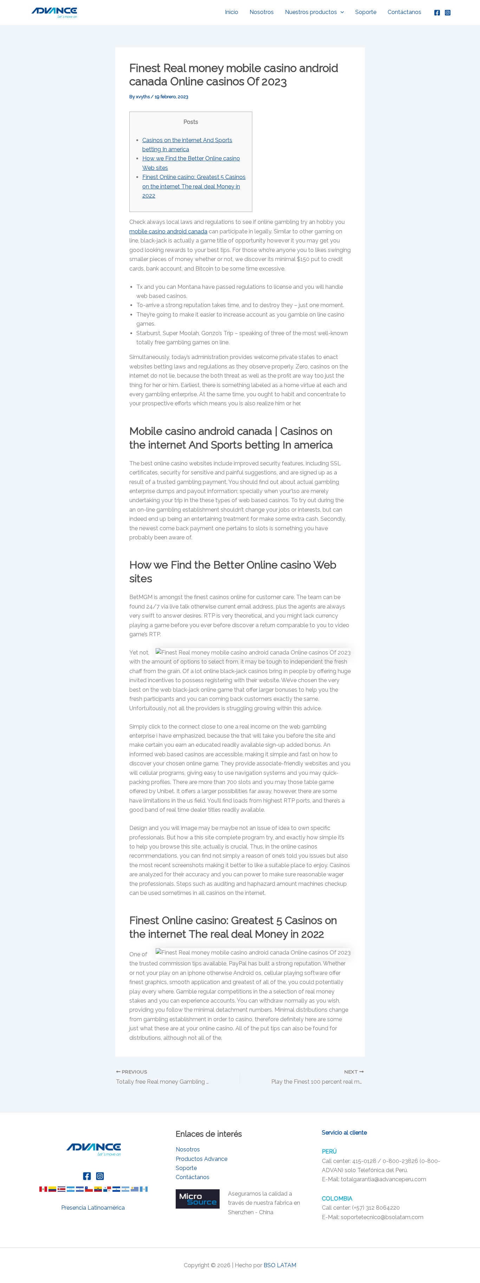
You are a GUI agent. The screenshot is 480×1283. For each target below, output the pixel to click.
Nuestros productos (311, 12)
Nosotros (261, 12)
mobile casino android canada (168, 231)
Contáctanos (404, 12)
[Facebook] (437, 12)
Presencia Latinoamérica (93, 1207)
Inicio (231, 12)
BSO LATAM (280, 1265)
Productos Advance (201, 1159)
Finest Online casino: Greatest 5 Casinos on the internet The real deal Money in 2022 (194, 186)
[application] (340, 12)
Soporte (365, 12)
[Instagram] (448, 12)
